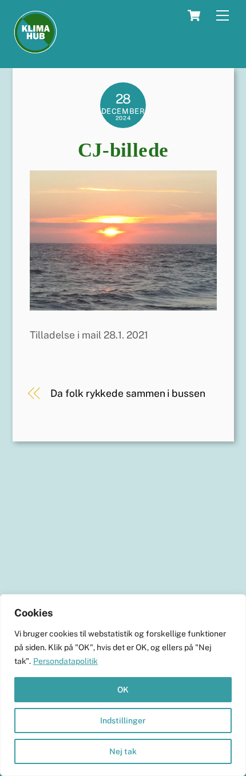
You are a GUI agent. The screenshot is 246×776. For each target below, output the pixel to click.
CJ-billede (123, 150)
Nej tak (123, 751)
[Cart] (193, 15)
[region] (123, 685)
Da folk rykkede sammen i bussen (127, 393)
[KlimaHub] (35, 50)
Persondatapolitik (65, 661)
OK (123, 689)
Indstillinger (123, 720)
